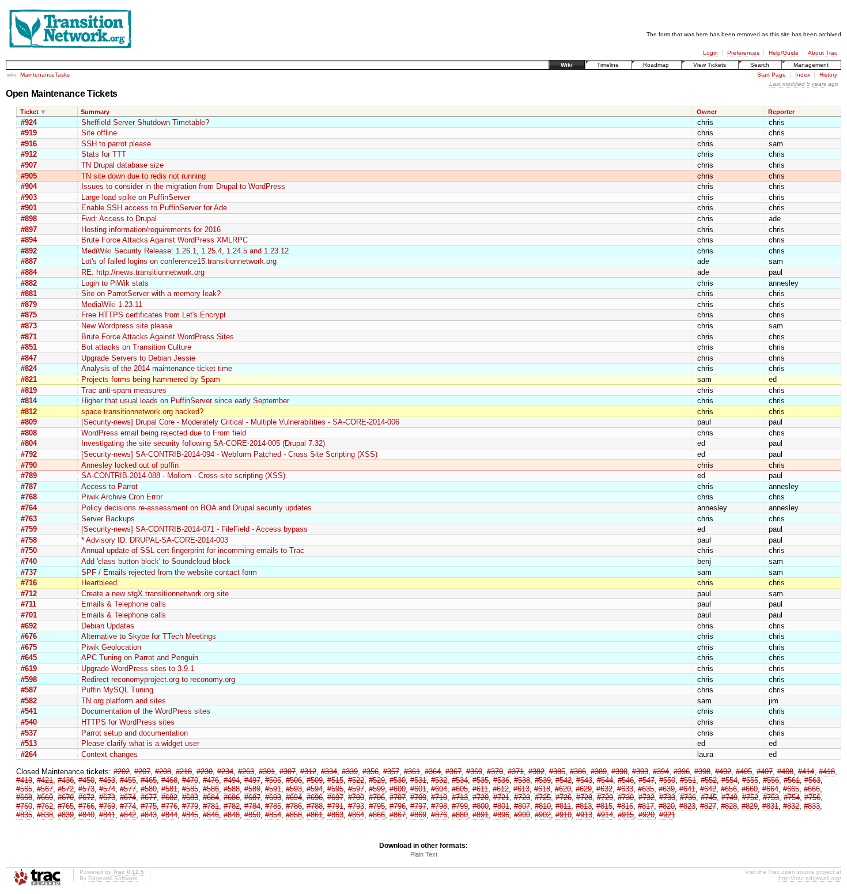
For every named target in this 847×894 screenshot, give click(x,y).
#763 (29, 518)
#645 (29, 657)
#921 (667, 814)
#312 (308, 771)
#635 (646, 789)
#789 (29, 475)
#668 (24, 797)
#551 (688, 780)
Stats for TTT (103, 154)
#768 (29, 497)
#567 (45, 789)
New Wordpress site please (126, 325)
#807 (522, 806)
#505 (273, 780)
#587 (29, 689)
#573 (86, 789)
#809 (29, 422)
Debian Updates (107, 626)
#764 (29, 507)
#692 (29, 626)
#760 (24, 806)
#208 (163, 771)
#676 (29, 636)
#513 (29, 743)
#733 (667, 797)
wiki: (12, 74)
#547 (646, 780)
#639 (667, 789)
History (828, 74)
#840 (86, 814)
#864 (356, 814)
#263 (246, 771)
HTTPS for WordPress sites (128, 722)
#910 (563, 814)
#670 (66, 797)
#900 (522, 814)
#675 (29, 647)
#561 (792, 780)
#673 (107, 797)
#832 (791, 806)
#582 (29, 700)
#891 (480, 814)
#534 (460, 780)
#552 (709, 780)
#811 (563, 806)
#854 (273, 814)
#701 (29, 615)
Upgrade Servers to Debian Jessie (138, 358)
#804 (29, 443)
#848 (232, 814)
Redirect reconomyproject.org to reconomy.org (158, 679)
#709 (418, 797)
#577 (128, 789)
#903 (29, 197)
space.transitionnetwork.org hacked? (142, 411)
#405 (744, 771)
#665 (791, 789)
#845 (190, 814)
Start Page (771, 74)
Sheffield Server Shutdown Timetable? (145, 122)
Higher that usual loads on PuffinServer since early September (185, 400)
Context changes (109, 754)
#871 (29, 336)
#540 (29, 722)
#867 (398, 814)
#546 (626, 780)
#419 (24, 780)
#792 (29, 454)
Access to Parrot (109, 486)
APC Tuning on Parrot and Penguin (139, 657)
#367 (453, 771)
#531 (418, 780)
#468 (169, 780)
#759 (29, 529)
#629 (584, 789)
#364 (433, 771)
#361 (412, 771)
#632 (604, 789)
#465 (149, 780)
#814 (29, 400)
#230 (204, 771)
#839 (66, 814)
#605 (460, 789)
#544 (605, 780)
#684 (211, 797)
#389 (599, 771)
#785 (273, 806)
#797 (418, 806)
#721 (501, 797)
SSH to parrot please (116, 143)
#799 (460, 806)
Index (802, 74)
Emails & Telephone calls (123, 604)
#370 (495, 771)
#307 (287, 771)
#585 (190, 789)
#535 (480, 780)
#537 (29, 733)
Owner (707, 111)
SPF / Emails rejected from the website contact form (169, 572)
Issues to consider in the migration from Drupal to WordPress (183, 186)
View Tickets (709, 65)
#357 (391, 771)
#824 (29, 368)
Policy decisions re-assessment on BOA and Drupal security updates (196, 507)
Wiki (567, 65)
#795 (377, 806)
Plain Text (423, 854)
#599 (377, 789)
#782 (232, 806)
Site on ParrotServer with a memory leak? (151, 293)
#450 (86, 780)
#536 (501, 780)
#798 (439, 806)
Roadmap (656, 65)
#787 (29, 486)
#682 (169, 797)
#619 (29, 668)
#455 (128, 780)
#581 (169, 789)
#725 (543, 797)
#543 (584, 780)
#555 (750, 780)
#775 (149, 806)
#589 (252, 789)
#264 (29, 754)
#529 (377, 780)
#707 (398, 797)
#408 (785, 771)
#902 (543, 814)
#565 (24, 789)
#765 (66, 806)
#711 (28, 604)
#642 (708, 789)
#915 (626, 814)
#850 (252, 814)
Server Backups (108, 518)
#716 (29, 582)
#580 (149, 789)
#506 (294, 780)
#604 (439, 789)
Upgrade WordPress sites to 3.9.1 (137, 668)
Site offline (99, 132)
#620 (563, 789)
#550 (667, 780)
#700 (356, 797)
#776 (169, 806)
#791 (335, 806)
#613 (521, 789)
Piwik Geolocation (111, 647)
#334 (329, 771)
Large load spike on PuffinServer (135, 197)
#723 (522, 797)
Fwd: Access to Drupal (119, 218)
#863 (335, 814)
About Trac (822, 53)
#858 (294, 814)
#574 (107, 789)
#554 (729, 780)
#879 (29, 304)
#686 (232, 797)
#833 (812, 806)
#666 (812, 789)
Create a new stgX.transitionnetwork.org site (155, 593)
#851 (29, 347)
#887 (29, 261)
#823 (687, 806)
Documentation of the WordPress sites (145, 711)
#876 (439, 814)
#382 (536, 771)
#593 (294, 789)
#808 (29, 433)
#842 (128, 814)
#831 (770, 806)
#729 (605, 797)
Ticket (29, 111)
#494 (232, 780)
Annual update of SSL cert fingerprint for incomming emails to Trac (192, 550)
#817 (646, 806)
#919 (29, 132)
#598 (29, 679)
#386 (578, 771)
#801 (501, 806)
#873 (29, 325)
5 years (816, 84)
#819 (29, 390)
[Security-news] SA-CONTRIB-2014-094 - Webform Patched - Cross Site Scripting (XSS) (229, 454)
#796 (398, 806)
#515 (335, 780)
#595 (335, 789)
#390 (619, 771)
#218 (184, 771)
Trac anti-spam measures (124, 390)
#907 (29, 165)
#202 (122, 771)
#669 (45, 797)
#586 (211, 789)
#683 (190, 797)
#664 (770, 789)
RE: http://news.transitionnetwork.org (143, 272)
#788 (315, 806)
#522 (356, 780)
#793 (356, 806)
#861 (315, 814)
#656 (729, 789)
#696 (315, 797)
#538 (522, 780)
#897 (29, 229)
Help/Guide (784, 53)
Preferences (743, 53)
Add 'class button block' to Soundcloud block (155, 561)
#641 (687, 789)
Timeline (608, 65)
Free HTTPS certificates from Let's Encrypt (153, 314)
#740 (29, 561)
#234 (225, 771)
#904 (29, 186)
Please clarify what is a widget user (140, 743)
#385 (557, 771)
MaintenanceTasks (45, 74)
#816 (625, 806)
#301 (267, 771)
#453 (107, 780)
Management (811, 65)
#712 (29, 593)
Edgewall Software (113, 878)
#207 (142, 771)
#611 (480, 789)
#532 (439, 780)
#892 (29, 251)
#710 (439, 797)
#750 (29, 550)
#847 (29, 358)
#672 (86, 797)
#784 (252, 806)
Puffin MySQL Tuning (117, 689)
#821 (29, 379)
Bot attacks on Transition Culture (136, 347)
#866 (377, 814)
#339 (350, 771)
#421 (45, 780)
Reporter (781, 111)
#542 (563, 780)
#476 (211, 780)
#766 (86, 806)
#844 (169, 814)
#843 (149, 814)
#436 (66, 780)
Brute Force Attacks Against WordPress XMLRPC (164, 240)
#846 (211, 814)
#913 (584, 814)
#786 (294, 806)
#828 (729, 806)
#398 (702, 771)
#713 (460, 797)
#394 (661, 771)
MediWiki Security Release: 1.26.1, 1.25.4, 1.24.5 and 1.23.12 (185, 251)
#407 (765, 771)
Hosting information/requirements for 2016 (151, 229)
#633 (625, 789)
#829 (750, 806)
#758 (29, 540)
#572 (66, 789)
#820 (667, 806)
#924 (29, 122)
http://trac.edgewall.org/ (809, 878)
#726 (563, 797)
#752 (750, 797)
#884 (29, 272)
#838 (45, 814)
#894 (29, 240)
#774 (128, 806)
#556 (771, 780)
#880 (460, 814)
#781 (211, 806)
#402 (723, 771)
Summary (95, 111)
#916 (29, 143)
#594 (315, 789)
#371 (516, 771)
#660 (750, 789)
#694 (294, 797)
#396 (682, 771)
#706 (377, 797)
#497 (252, 780)
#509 (315, 780)
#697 (335, 797)
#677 (149, 797)
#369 (474, 771)
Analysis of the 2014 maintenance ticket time (156, 368)
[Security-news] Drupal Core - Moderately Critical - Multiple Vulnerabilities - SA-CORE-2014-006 (240, 422)
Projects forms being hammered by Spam (150, 379)
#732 (646, 797)
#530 (398, 780)
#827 (708, 806)
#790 (29, 465)
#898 (29, 218)
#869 (418, 814)
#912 (29, 154)
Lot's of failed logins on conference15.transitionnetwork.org (179, 261)
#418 (827, 771)
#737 (29, 572)
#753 (771, 797)
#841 (107, 814)
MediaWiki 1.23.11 (111, 304)
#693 (273, 797)
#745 (709, 797)
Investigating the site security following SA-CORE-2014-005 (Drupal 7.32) (203, 443)
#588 (232, 789)
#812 (29, 411)
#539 (543, 780)
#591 (273, 789)
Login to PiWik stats (115, 283)
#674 (128, 797)
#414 (806, 771)
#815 (604, 806)
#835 (24, 814)
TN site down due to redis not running (143, 176)
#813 (584, 806)
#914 (605, 814)
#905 (29, 176)
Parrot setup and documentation (134, 733)
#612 (501, 789)
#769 (107, 806)
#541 (29, 711)
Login (710, 53)
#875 (29, 314)
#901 (29, 207)
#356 (370, 771)
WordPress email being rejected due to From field (163, 433)
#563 (812, 780)
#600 (398, 789)
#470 (190, 780)
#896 (501, 814)
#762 (45, 806)
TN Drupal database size (122, 165)
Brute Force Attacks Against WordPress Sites (157, 336)
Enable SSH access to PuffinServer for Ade (154, 207)
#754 (792, 797)
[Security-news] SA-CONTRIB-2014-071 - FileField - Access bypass (194, 529)
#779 (190, 806)
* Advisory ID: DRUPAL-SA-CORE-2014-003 (154, 540)
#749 (729, 797)
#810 (543, 806)
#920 (646, 814)
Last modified (787, 84)
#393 (640, 771)
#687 (252, 797)
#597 (356, 789)
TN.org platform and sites (123, 700)
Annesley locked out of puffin (130, 465)
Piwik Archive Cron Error (121, 497)
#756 (812, 797)
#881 (29, 293)
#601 (418, 789)
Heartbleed (99, 582)
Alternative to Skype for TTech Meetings (148, 636)
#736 (688, 797)
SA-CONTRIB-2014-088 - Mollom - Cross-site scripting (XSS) (183, 475)
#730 (626, 797)
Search (759, 65)
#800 (480, 806)
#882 (29, 283)
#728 (584, 797)
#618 (542, 789)
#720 (480, 797)
